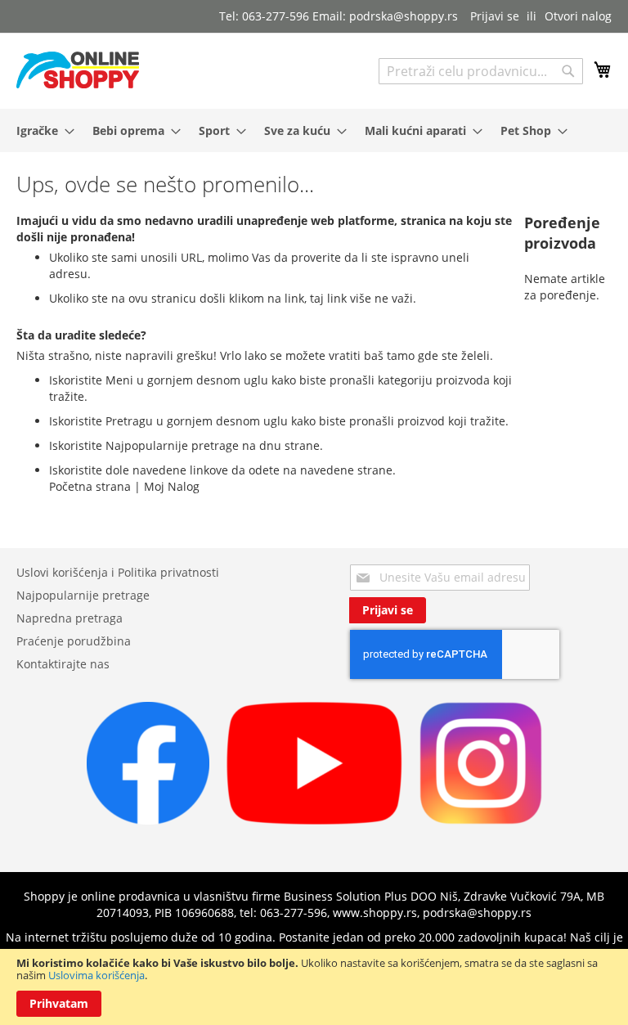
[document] (314, 987)
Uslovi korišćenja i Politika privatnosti (117, 572)
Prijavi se (494, 16)
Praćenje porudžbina (73, 641)
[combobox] (481, 71)
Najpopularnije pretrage (83, 595)
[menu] (314, 130)
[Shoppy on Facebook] (148, 820)
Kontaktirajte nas (63, 664)
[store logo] (77, 70)
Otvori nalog (578, 16)
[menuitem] (40, 130)
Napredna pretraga (69, 618)
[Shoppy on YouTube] (314, 820)
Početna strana (90, 486)
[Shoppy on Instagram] (480, 820)
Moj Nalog (172, 486)
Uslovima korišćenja (96, 975)
